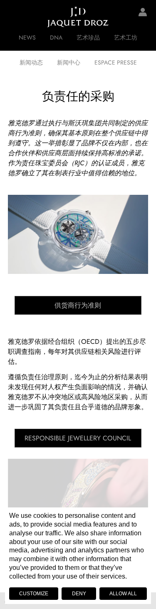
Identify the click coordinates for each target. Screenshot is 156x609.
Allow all (123, 594)
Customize (33, 594)
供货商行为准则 (77, 305)
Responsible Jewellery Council (78, 438)
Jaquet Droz (12, 16)
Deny (79, 594)
